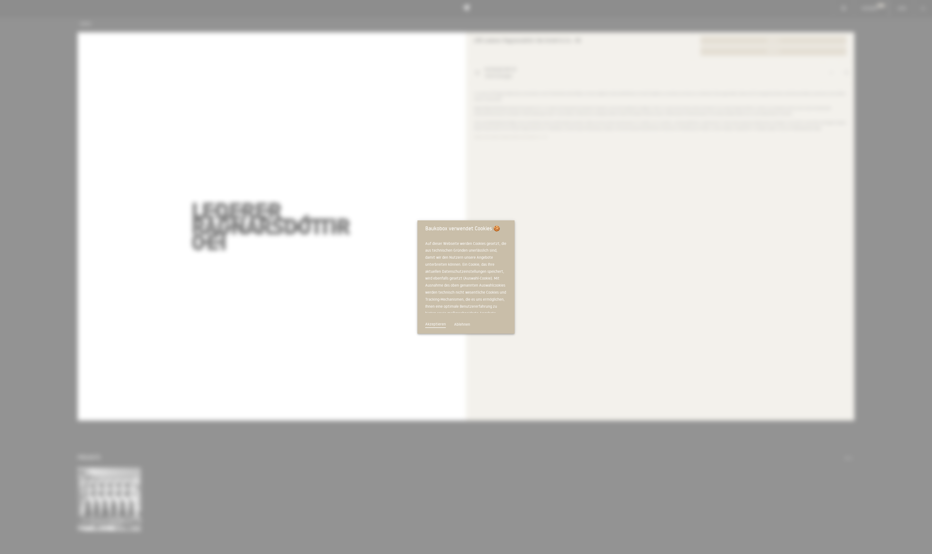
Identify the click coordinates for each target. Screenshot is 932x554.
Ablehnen (462, 324)
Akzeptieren (435, 324)
